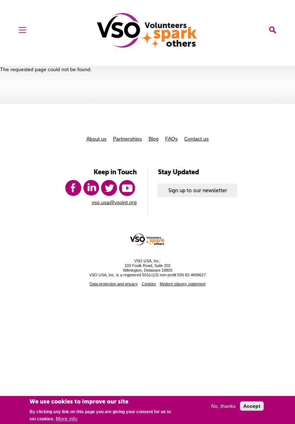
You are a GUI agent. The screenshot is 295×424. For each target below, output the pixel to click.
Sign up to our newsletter (197, 190)
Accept (251, 406)
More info (66, 418)
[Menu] (23, 30)
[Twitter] (109, 188)
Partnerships (127, 139)
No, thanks (223, 406)
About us (96, 139)
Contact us (196, 139)
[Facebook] (73, 188)
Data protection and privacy (114, 284)
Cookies (149, 284)
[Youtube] (127, 188)
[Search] (273, 30)
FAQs (171, 139)
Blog (154, 139)
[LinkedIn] (91, 188)
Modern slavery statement (182, 284)
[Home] (147, 30)
